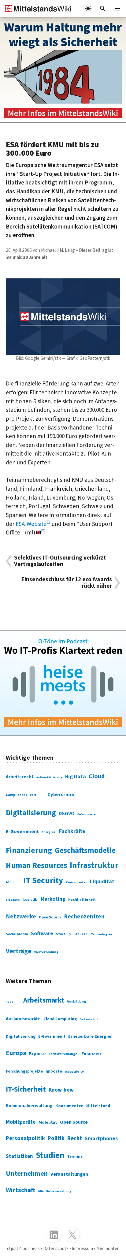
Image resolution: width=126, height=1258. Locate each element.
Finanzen (91, 1053)
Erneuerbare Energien (90, 1036)
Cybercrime (60, 794)
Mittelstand (98, 1106)
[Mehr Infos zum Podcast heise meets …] (63, 683)
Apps (9, 1001)
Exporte (37, 1054)
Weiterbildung (46, 952)
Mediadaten (108, 1248)
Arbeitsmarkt (43, 1000)
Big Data (75, 776)
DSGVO (67, 813)
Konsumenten (76, 882)
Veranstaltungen (69, 1174)
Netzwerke (21, 916)
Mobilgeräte (21, 1122)
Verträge (18, 951)
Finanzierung (29, 850)
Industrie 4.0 (74, 1072)
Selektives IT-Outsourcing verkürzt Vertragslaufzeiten (60, 561)
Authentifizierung (49, 777)
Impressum (82, 1248)
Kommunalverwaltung (29, 1106)
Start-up (63, 934)
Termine (75, 1156)
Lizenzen (13, 900)
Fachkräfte (72, 831)
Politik (56, 1138)
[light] (88, 8)
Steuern (80, 934)
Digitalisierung (31, 813)
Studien (50, 1155)
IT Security (43, 881)
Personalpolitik (25, 1138)
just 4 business (25, 1248)
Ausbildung (76, 1001)
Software (42, 933)
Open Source (50, 917)
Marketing (53, 899)
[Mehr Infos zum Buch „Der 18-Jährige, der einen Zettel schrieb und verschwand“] (63, 69)
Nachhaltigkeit (82, 899)
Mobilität (48, 1122)
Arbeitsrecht (20, 776)
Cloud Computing (60, 1019)
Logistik (30, 899)
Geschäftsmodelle (85, 850)
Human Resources (36, 865)
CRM (33, 795)
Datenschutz (90, 1019)
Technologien (101, 934)
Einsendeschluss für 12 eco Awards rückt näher (66, 582)
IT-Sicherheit (26, 1089)
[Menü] (117, 8)
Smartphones (101, 1138)
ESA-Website (31, 524)
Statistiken (19, 1156)
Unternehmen (27, 1173)
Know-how (61, 1090)
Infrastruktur (94, 865)
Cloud (97, 776)
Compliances (16, 795)
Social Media (17, 934)
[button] (102, 8)
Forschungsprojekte (24, 1071)
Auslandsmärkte (23, 1018)
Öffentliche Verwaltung (54, 1191)
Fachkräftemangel (64, 1054)
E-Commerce (86, 814)
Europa (16, 1053)
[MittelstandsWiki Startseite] (36, 8)
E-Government (22, 831)
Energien (48, 832)
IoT (8, 882)
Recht (74, 1138)
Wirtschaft (20, 1190)
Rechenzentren (84, 917)
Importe (54, 1071)
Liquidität (102, 881)
